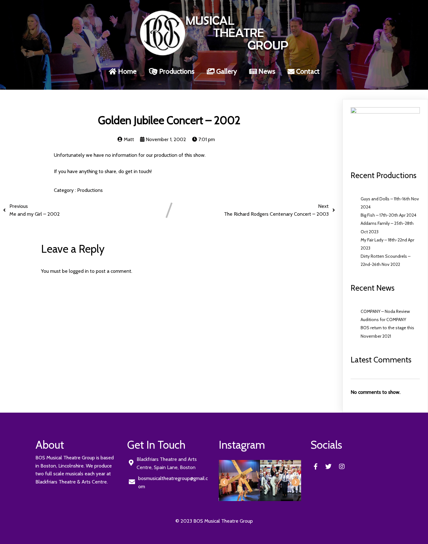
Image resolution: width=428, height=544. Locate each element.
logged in (79, 271)
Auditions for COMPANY (383, 319)
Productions (90, 190)
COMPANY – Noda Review (385, 311)
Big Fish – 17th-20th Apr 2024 (388, 215)
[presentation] (224, 482)
